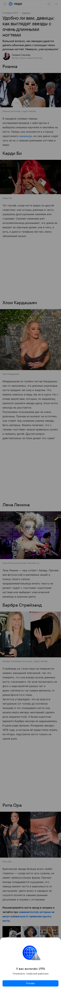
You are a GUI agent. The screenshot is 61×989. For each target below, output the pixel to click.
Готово (30, 983)
